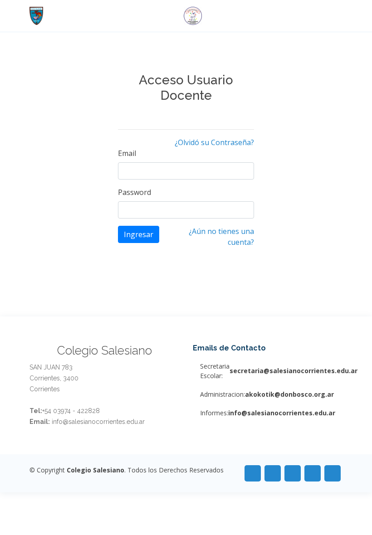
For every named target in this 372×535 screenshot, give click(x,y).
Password (134, 192)
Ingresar (138, 234)
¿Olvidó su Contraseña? (214, 142)
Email (127, 153)
